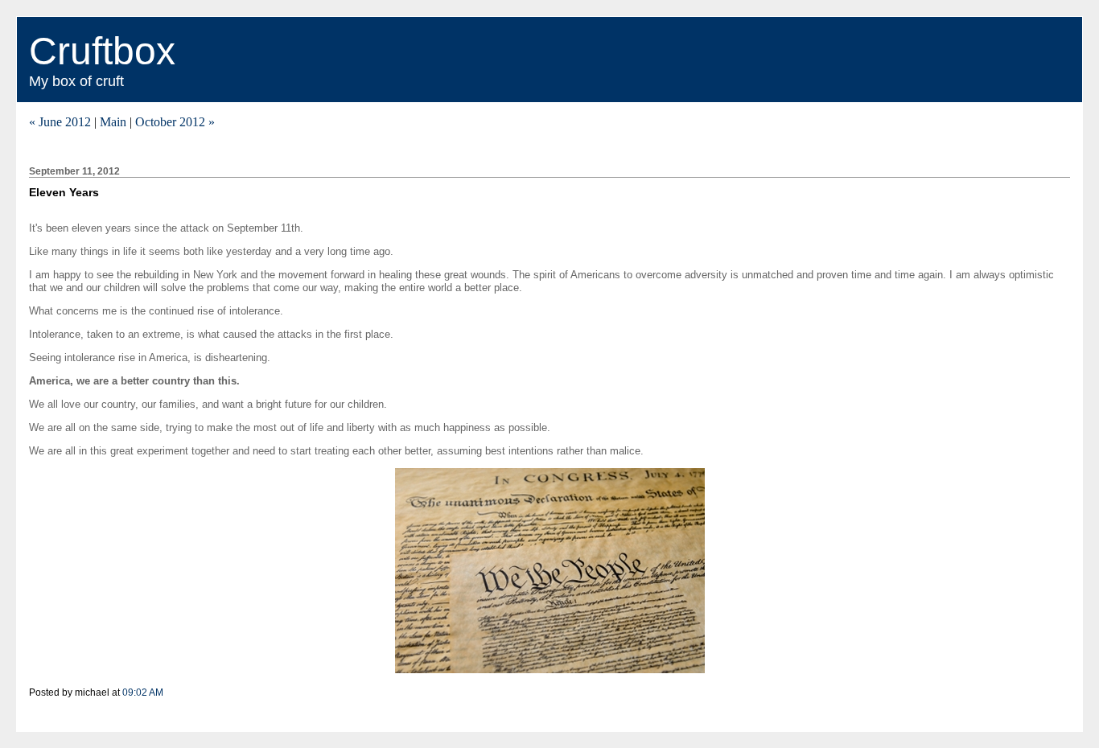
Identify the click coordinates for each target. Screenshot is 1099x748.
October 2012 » (175, 122)
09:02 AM (142, 692)
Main (113, 122)
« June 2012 (60, 122)
